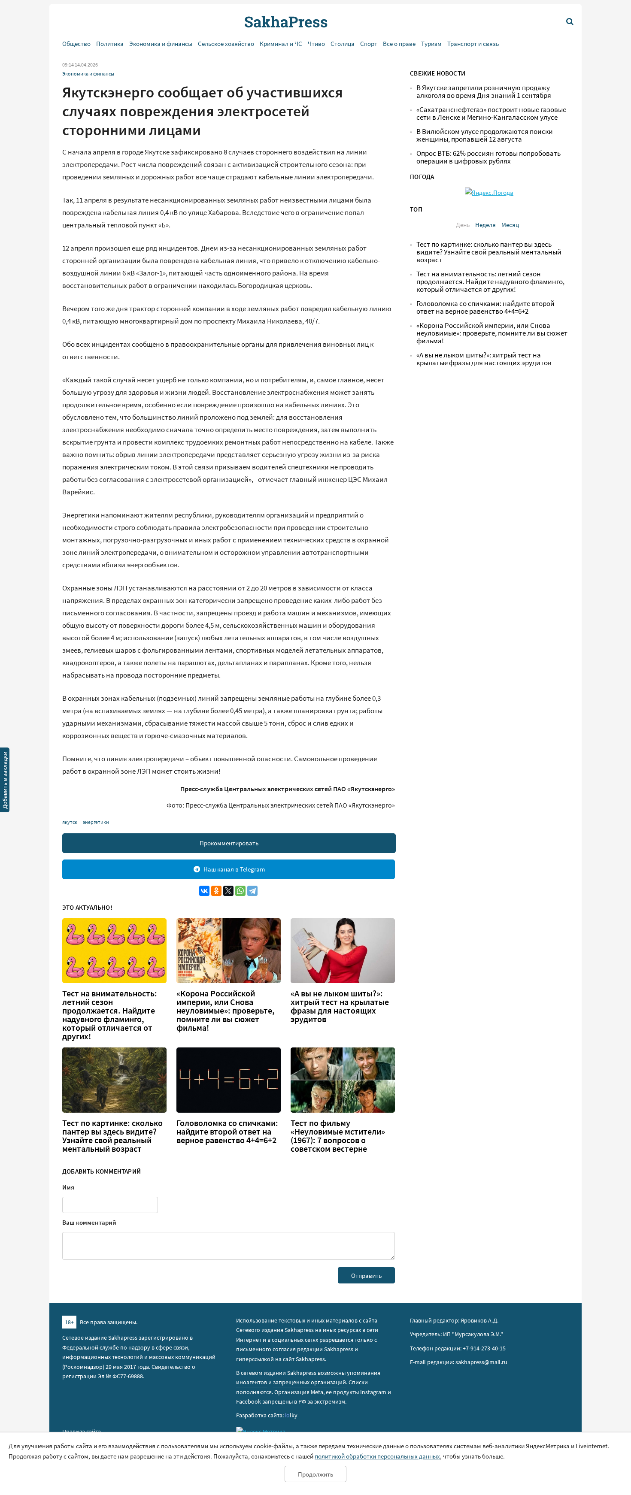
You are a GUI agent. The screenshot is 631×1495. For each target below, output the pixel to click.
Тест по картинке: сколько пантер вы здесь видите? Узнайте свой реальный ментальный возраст (112, 1136)
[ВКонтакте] (204, 891)
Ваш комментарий (89, 1222)
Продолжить (315, 1474)
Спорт (368, 43)
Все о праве (399, 43)
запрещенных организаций (309, 1382)
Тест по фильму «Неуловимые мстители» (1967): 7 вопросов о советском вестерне (338, 1136)
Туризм (431, 43)
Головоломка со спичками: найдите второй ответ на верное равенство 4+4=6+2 (227, 1131)
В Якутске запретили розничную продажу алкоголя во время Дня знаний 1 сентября (483, 91)
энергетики (96, 822)
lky (291, 1415)
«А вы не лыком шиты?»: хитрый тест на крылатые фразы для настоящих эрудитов (340, 1006)
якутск (69, 822)
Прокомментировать (229, 843)
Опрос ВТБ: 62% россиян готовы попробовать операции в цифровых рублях (488, 157)
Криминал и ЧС (281, 43)
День (463, 225)
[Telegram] (252, 891)
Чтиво (316, 43)
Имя (68, 1187)
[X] (228, 891)
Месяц (510, 225)
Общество (76, 43)
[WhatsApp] (240, 891)
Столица (343, 43)
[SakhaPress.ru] (4, 781)
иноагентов (251, 1382)
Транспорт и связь (473, 43)
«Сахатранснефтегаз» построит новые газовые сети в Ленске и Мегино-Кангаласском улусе (491, 113)
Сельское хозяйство (226, 43)
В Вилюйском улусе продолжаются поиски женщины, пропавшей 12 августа (484, 135)
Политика (110, 43)
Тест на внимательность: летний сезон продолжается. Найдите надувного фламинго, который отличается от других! (109, 1014)
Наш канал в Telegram (234, 869)
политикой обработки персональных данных (377, 1456)
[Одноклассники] (216, 891)
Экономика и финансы (160, 43)
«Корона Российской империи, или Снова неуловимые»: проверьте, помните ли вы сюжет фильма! (225, 1010)
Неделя (485, 225)
